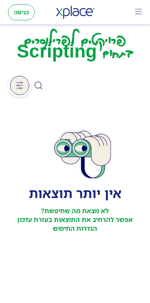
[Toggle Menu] (138, 12)
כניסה (21, 12)
